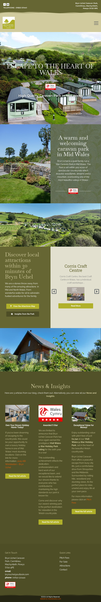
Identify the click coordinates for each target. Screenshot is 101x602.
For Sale (63, 561)
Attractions (65, 565)
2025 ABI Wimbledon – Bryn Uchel (15, 464)
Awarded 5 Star (50, 425)
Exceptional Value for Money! (84, 426)
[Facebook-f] (4, 4)
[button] (54, 291)
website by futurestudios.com (50, 599)
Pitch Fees (64, 558)
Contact (63, 569)
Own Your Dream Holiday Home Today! (17, 426)
